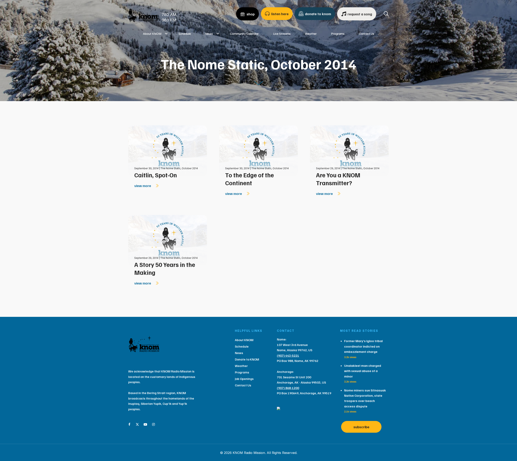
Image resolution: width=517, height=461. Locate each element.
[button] (166, 33)
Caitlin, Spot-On (155, 175)
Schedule (185, 34)
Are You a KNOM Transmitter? (338, 179)
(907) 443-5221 (288, 355)
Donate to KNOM (247, 359)
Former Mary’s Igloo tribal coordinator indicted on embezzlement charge (363, 346)
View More (143, 185)
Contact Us (366, 34)
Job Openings (244, 379)
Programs (338, 34)
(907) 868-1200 (288, 388)
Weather (311, 34)
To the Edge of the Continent (249, 179)
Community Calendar (244, 34)
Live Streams (282, 34)
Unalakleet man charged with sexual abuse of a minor (362, 371)
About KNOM (152, 34)
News (209, 34)
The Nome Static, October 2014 (179, 168)
